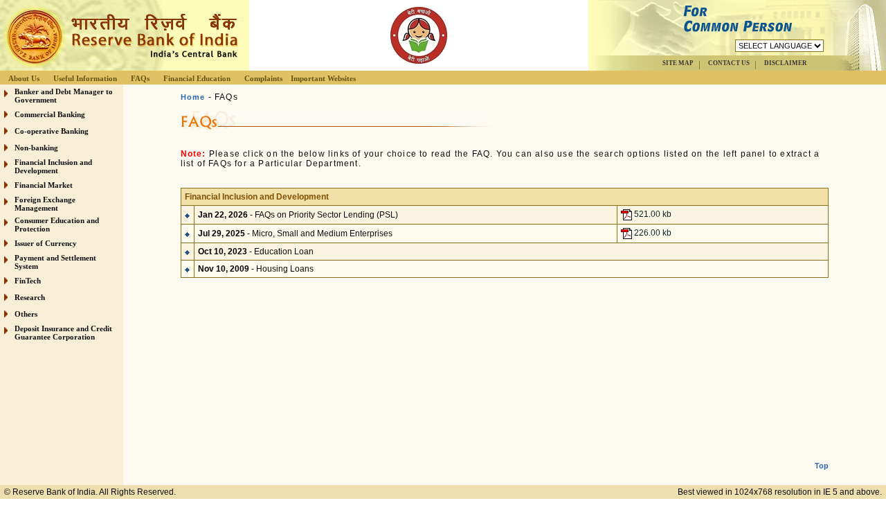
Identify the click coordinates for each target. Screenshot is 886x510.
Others (26, 314)
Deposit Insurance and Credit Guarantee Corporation (63, 332)
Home (193, 97)
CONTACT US (729, 63)
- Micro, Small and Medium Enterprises (295, 233)
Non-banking (36, 147)
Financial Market (44, 185)
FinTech (28, 280)
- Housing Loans (256, 269)
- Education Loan (256, 251)
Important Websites (323, 78)
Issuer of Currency (46, 243)
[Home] (120, 67)
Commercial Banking (50, 114)
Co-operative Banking (52, 131)
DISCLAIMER (785, 63)
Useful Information (85, 78)
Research (30, 297)
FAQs (140, 78)
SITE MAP (678, 63)
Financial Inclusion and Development (53, 166)
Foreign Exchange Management (45, 203)
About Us (23, 78)
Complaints (263, 78)
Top (822, 465)
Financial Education (196, 78)
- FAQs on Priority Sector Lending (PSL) (298, 215)
